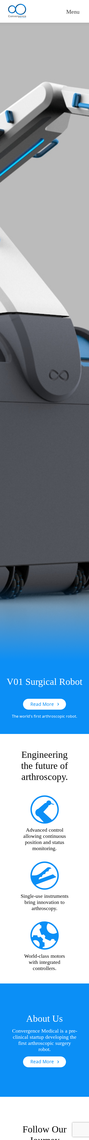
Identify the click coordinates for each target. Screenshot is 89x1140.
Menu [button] (73, 12)
